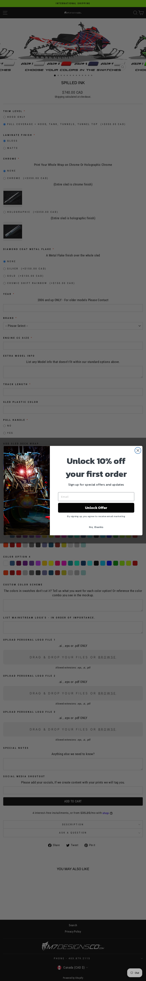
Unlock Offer (96, 507)
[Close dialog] (138, 450)
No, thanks (96, 527)
